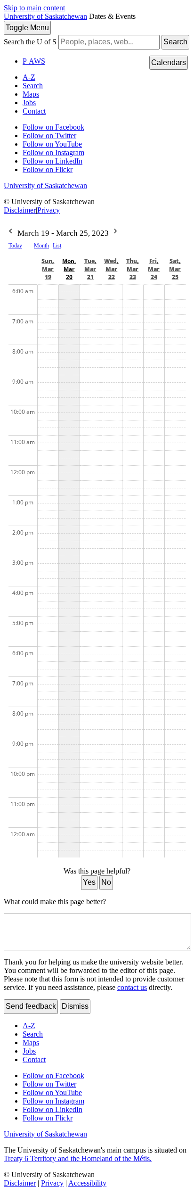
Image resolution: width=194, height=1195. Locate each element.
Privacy (48, 210)
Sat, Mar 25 (175, 269)
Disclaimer (20, 210)
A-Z (29, 77)
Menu (27, 28)
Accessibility (87, 1183)
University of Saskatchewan (45, 16)
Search (175, 42)
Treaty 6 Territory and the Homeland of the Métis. (78, 1158)
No (106, 882)
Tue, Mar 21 (90, 269)
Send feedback (31, 1006)
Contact (34, 111)
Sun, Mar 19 (47, 269)
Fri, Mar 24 (154, 269)
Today (15, 245)
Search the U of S (30, 42)
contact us (132, 987)
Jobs (29, 103)
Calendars (168, 62)
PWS (34, 61)
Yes (89, 882)
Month (41, 245)
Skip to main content (34, 8)
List (57, 245)
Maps (31, 94)
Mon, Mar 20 (69, 269)
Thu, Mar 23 (132, 269)
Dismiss (75, 1006)
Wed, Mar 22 (111, 269)
